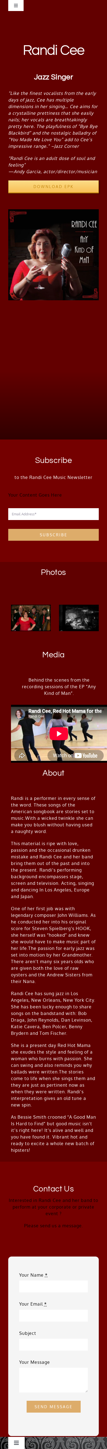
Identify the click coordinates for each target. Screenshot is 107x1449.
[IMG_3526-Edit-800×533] (31, 618)
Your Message (34, 1362)
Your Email (33, 1304)
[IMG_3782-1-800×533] (79, 618)
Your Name (33, 1275)
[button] (15, 618)
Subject (27, 1333)
